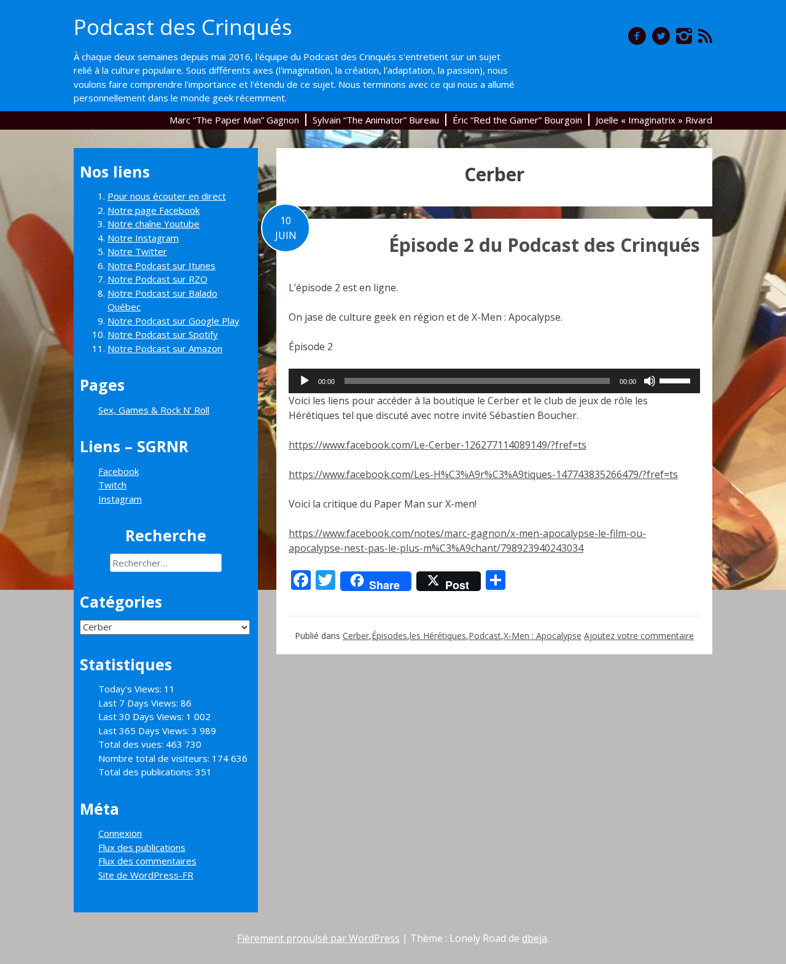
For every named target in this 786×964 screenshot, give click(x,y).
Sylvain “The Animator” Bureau (376, 120)
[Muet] (650, 381)
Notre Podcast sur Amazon (164, 348)
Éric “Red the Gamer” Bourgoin (517, 120)
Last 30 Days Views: (142, 716)
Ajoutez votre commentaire (639, 635)
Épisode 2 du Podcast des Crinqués (544, 244)
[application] (494, 381)
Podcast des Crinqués (183, 26)
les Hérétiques (438, 635)
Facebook (118, 471)
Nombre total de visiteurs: (155, 758)
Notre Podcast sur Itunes (161, 265)
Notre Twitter (137, 251)
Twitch (112, 485)
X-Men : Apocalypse (543, 635)
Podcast (485, 635)
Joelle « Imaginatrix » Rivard (654, 120)
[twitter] (661, 36)
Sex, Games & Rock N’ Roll (153, 410)
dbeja (534, 938)
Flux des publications (141, 847)
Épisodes (389, 635)
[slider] (677, 380)
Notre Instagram (143, 238)
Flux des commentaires (147, 861)
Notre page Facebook (153, 210)
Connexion (120, 833)
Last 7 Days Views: (139, 703)
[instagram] (684, 36)
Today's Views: (131, 689)
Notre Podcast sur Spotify (162, 334)
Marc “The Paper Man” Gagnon (234, 120)
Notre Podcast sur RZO (157, 279)
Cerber (356, 635)
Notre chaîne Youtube (153, 223)
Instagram (120, 499)
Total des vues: (132, 744)
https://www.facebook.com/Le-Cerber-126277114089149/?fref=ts (437, 445)
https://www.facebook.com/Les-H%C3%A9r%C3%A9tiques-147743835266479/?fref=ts (483, 474)
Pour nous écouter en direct (166, 196)
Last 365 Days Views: (145, 730)
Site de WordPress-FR (145, 875)
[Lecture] (304, 381)
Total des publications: (146, 772)
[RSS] (705, 36)
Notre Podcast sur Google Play (173, 321)
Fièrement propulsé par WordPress (318, 938)
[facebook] (637, 36)
